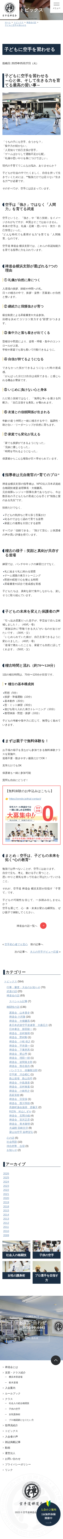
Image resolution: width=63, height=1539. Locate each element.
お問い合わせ (31, 1338)
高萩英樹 (14, 1095)
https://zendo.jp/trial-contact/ (25, 798)
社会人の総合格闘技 (19, 1403)
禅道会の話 (13, 995)
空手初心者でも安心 (16, 944)
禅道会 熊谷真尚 (19, 1066)
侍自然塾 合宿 (16, 1146)
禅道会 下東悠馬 (19, 1049)
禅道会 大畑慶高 (19, 1021)
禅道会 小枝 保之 (20, 1041)
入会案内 (10, 1387)
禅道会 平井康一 (19, 1045)
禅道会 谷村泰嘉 (19, 1086)
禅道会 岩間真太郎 (20, 1062)
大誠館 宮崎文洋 (18, 1128)
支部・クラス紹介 (15, 1372)
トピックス (10, 981)
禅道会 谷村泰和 (19, 1033)
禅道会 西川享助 (19, 1103)
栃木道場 (13, 1382)
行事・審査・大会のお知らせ (23, 987)
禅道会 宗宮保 (18, 1099)
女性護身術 (14, 1414)
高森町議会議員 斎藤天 (23, 1107)
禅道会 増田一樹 (19, 1058)
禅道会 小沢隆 (17, 1016)
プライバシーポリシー (18, 1464)
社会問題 (12, 1142)
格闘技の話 (13, 1007)
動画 (7, 1447)
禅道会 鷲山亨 (18, 1054)
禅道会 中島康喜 (19, 1082)
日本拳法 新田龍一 (20, 1029)
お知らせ (12, 1150)
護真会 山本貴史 (19, 1012)
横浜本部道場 (15, 1377)
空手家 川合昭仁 (19, 1074)
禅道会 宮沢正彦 (19, 1119)
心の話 (10, 1138)
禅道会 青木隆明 (19, 1124)
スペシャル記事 (18, 1001)
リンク (9, 1470)
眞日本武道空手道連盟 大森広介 (28, 1025)
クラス (9, 1399)
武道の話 (12, 991)
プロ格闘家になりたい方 (21, 1420)
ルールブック (13, 1393)
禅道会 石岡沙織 (19, 1115)
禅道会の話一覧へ (27, 925)
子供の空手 (14, 1409)
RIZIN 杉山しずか (20, 1111)
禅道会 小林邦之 (19, 1091)
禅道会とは (11, 1367)
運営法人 (10, 1453)
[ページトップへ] (56, 1360)
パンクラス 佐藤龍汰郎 (23, 1070)
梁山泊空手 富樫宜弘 (21, 1132)
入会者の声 (11, 1436)
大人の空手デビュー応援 (44, 951)
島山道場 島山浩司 (20, 1078)
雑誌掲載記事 (13, 1442)
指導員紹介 (11, 1425)
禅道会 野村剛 (18, 1037)
